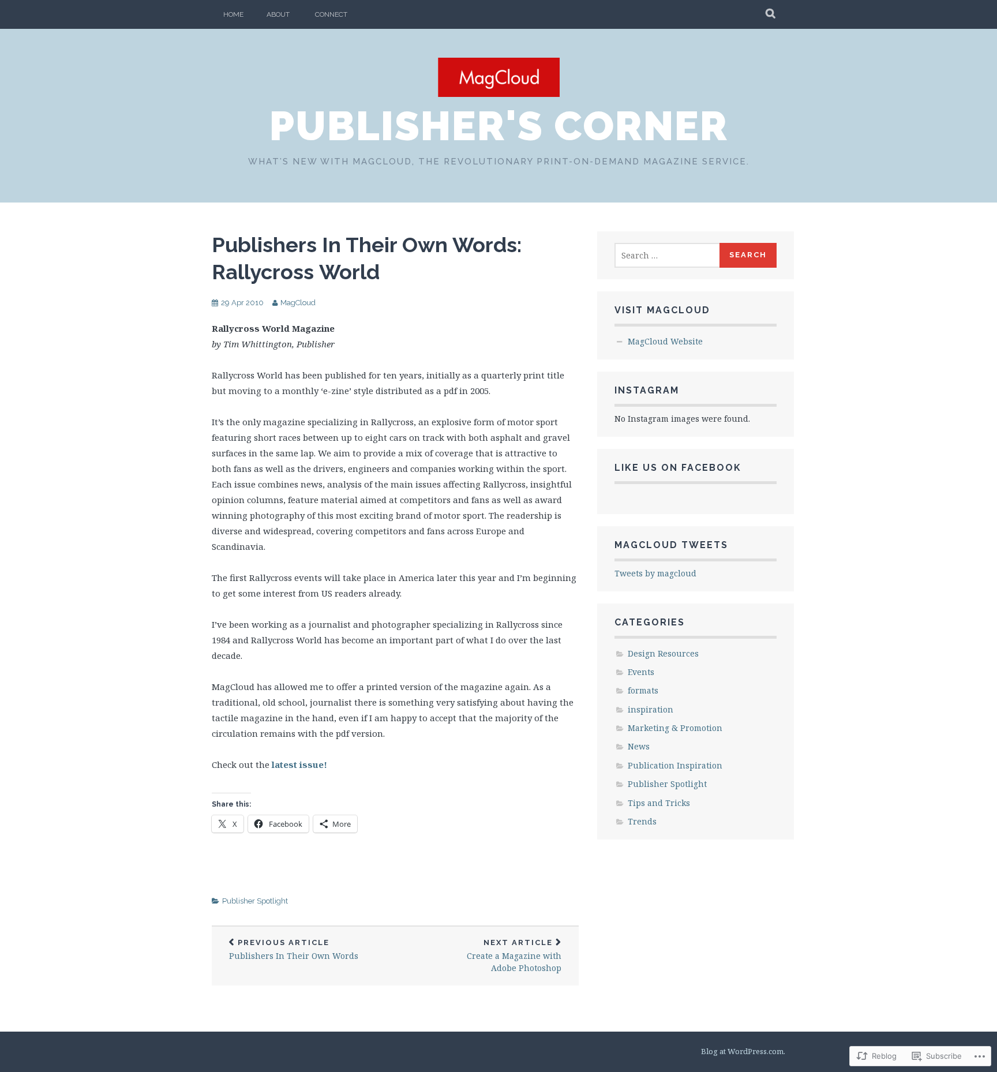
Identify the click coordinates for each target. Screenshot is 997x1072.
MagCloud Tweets (671, 544)
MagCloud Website (665, 341)
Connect (331, 14)
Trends (642, 821)
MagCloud (298, 302)
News (639, 746)
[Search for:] (667, 255)
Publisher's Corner (498, 125)
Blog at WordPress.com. (743, 1051)
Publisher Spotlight (255, 901)
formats (643, 690)
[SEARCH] (771, 14)
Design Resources (663, 653)
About (278, 14)
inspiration (650, 709)
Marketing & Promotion (675, 727)
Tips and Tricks (659, 802)
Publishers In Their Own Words (293, 950)
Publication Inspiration (675, 765)
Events (641, 671)
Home (233, 14)
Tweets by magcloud (655, 573)
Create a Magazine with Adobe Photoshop (514, 956)
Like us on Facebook (677, 467)
